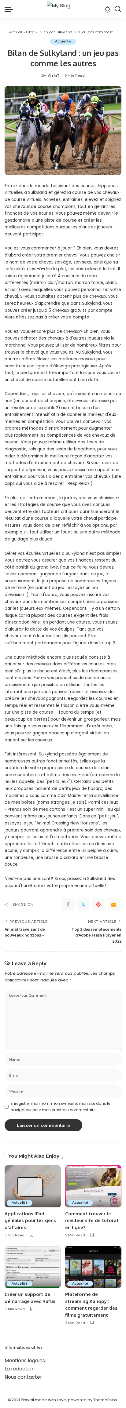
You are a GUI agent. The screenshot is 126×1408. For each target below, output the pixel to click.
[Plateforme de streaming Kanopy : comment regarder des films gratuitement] (93, 1267)
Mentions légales (25, 1360)
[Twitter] (83, 904)
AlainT (54, 75)
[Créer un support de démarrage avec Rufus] (33, 1267)
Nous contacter (23, 1377)
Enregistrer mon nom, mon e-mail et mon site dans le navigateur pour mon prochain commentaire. (60, 1106)
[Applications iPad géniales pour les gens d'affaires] (33, 1186)
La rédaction (20, 1368)
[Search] (117, 9)
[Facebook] (68, 904)
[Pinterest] (98, 904)
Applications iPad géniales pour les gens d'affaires (30, 1220)
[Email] (114, 904)
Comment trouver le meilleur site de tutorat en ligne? (92, 1220)
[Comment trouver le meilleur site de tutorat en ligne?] (93, 1186)
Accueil (15, 32)
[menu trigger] (10, 9)
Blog (30, 32)
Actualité (63, 41)
